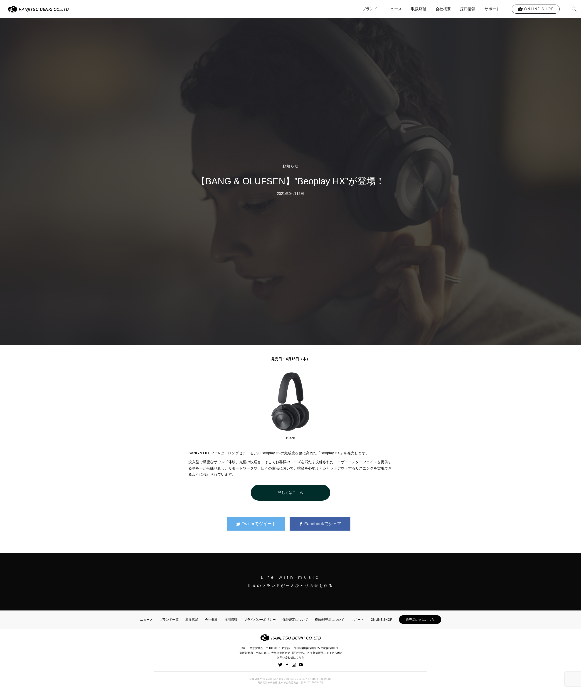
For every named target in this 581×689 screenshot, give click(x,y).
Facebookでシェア (322, 523)
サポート (492, 9)
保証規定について (295, 619)
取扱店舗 (418, 9)
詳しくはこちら (290, 493)
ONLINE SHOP (381, 619)
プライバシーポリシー (260, 619)
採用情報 (467, 9)
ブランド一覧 (169, 619)
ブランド (369, 9)
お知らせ (290, 166)
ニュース (394, 9)
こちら (300, 657)
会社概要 (443, 9)
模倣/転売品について (329, 619)
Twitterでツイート (258, 523)
